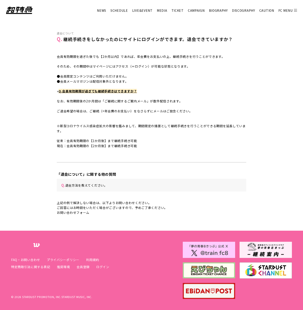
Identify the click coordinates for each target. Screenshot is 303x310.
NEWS (101, 10)
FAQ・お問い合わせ (25, 259)
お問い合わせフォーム (73, 212)
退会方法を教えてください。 (84, 185)
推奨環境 (63, 267)
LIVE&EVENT (142, 10)
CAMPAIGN (196, 10)
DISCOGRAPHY (243, 10)
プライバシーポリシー (63, 259)
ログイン (102, 267)
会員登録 (83, 267)
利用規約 (92, 259)
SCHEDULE (119, 10)
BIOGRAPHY (218, 10)
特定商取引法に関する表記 (30, 267)
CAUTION (266, 10)
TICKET (177, 10)
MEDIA (162, 10)
